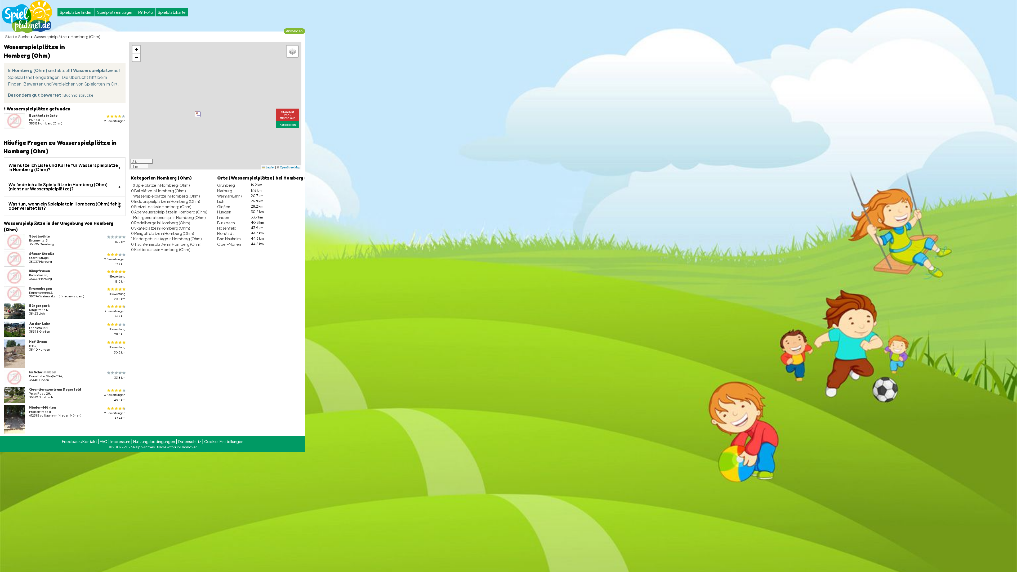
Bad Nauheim (229, 238)
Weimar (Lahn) (229, 196)
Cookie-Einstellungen (223, 441)
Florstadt (225, 233)
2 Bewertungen (115, 121)
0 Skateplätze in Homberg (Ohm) (160, 228)
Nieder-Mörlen (42, 407)
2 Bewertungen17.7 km (115, 261)
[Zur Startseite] (27, 16)
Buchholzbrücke (78, 95)
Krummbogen (40, 288)
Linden (223, 217)
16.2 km (120, 241)
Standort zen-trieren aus (287, 114)
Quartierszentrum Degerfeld (55, 389)
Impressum (120, 441)
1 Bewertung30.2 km (117, 349)
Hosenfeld (227, 228)
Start (9, 36)
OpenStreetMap (290, 167)
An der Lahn (39, 323)
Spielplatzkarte (172, 12)
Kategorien (287, 124)
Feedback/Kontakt (79, 441)
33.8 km (120, 377)
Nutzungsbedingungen (154, 441)
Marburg (224, 190)
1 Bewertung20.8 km (117, 296)
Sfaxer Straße (41, 254)
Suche (24, 36)
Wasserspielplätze (50, 36)
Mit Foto (145, 12)
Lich (220, 201)
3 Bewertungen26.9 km (115, 313)
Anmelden (294, 31)
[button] (197, 114)
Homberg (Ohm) (85, 36)
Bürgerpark (39, 305)
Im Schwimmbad (42, 372)
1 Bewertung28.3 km (117, 331)
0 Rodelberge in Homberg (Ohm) (160, 222)
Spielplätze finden (76, 12)
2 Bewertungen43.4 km (115, 415)
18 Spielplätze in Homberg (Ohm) (160, 185)
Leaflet (269, 167)
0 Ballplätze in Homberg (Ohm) (158, 190)
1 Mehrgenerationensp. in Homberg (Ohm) (168, 217)
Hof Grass (38, 341)
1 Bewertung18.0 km (117, 279)
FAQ (104, 441)
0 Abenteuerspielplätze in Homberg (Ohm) (169, 211)
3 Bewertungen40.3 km (115, 397)
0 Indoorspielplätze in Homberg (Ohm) (165, 201)
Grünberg (226, 185)
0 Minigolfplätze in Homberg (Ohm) (162, 233)
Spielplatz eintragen (115, 12)
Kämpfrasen (39, 271)
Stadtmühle (39, 236)
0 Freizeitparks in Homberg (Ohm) (161, 206)
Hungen (224, 211)
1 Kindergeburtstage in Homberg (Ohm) (166, 238)
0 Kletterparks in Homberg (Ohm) (160, 249)
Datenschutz (189, 441)
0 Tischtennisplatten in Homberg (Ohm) (166, 244)
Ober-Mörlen (229, 244)
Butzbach (226, 222)
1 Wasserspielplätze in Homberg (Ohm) (165, 196)
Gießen (223, 206)
